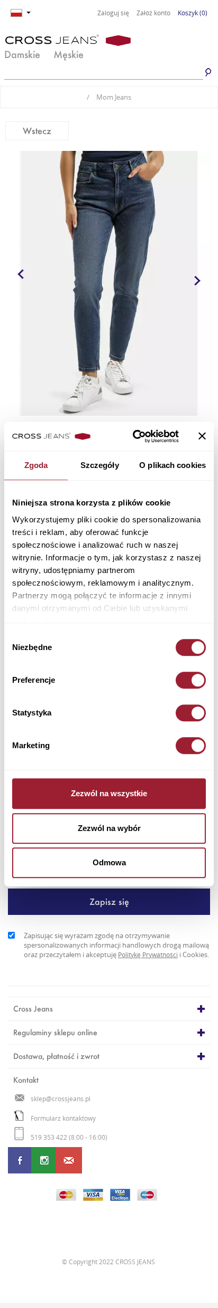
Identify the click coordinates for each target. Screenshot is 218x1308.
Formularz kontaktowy (63, 1118)
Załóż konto (153, 13)
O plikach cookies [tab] (172, 465)
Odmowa (109, 862)
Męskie (68, 54)
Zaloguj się (113, 13)
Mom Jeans (109, 97)
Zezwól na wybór (109, 828)
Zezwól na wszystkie (109, 793)
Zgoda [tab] (36, 465)
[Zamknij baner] (202, 436)
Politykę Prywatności (148, 954)
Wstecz (37, 130)
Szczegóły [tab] (99, 465)
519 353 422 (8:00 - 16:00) (69, 1137)
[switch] (191, 680)
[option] (109, 283)
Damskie (22, 54)
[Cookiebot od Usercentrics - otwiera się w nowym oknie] (135, 436)
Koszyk (192, 12)
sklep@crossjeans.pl (60, 1098)
